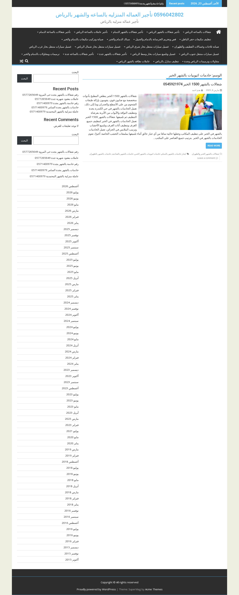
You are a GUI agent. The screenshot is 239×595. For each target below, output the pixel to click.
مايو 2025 (73, 272)
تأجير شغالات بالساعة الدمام (55, 32)
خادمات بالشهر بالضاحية (123, 153)
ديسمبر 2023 (71, 369)
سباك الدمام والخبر (119, 39)
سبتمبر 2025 (71, 247)
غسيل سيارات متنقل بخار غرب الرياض (50, 46)
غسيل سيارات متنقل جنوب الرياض (200, 54)
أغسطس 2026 (70, 186)
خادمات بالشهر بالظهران (100, 153)
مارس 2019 (72, 449)
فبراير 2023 (72, 425)
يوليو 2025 (72, 259)
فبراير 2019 (72, 455)
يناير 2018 (73, 504)
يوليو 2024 (72, 327)
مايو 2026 (73, 204)
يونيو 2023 (72, 400)
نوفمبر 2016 (71, 510)
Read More (214, 145)
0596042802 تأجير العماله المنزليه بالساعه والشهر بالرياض (120, 15)
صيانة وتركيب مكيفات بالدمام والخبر (83, 39)
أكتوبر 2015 (72, 559)
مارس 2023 (72, 418)
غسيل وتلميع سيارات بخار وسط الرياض (153, 54)
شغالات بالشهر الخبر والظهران (205, 153)
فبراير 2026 (72, 216)
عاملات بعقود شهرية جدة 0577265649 (57, 99)
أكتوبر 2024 (72, 314)
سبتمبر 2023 (71, 382)
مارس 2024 (72, 351)
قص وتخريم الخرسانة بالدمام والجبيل (155, 39)
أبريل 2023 (72, 412)
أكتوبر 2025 (72, 241)
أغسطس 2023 (70, 388)
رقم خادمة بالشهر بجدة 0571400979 (144, 3)
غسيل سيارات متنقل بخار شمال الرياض (99, 46)
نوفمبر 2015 (71, 553)
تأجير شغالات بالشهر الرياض (164, 32)
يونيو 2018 (72, 474)
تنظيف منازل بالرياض (167, 61)
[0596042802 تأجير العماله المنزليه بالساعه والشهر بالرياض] (218, 31)
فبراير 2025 (72, 290)
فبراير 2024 (72, 357)
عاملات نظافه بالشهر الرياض (134, 61)
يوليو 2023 (72, 394)
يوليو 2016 (72, 529)
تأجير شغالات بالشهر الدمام (128, 32)
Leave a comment (206, 158)
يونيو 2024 (72, 333)
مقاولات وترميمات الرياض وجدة (201, 61)
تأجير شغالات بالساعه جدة (79, 54)
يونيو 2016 (72, 535)
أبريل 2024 (72, 345)
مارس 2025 (72, 284)
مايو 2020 (73, 437)
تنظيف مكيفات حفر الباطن (196, 39)
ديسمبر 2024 (71, 302)
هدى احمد (196, 90)
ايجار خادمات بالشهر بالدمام (174, 153)
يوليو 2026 (72, 192)
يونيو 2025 (72, 265)
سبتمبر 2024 (71, 321)
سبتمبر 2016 (71, 516)
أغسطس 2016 (70, 523)
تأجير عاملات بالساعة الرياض (92, 32)
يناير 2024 (73, 363)
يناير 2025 (73, 296)
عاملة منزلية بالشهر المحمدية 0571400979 (54, 111)
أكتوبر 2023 (72, 376)
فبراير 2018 (72, 498)
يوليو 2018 (72, 467)
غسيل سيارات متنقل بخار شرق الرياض (147, 46)
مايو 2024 (73, 339)
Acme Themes (154, 589)
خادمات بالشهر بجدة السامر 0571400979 (55, 107)
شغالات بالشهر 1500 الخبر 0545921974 (192, 84)
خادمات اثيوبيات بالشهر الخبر (147, 153)
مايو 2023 (73, 406)
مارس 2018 (72, 492)
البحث (75, 72)
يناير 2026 (73, 223)
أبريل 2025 (72, 278)
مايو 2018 (73, 480)
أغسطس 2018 (70, 461)
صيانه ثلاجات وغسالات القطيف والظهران (196, 46)
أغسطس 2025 (70, 253)
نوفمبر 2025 (71, 235)
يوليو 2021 (72, 431)
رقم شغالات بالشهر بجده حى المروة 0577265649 (50, 94)
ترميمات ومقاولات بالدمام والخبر (41, 54)
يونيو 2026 (72, 198)
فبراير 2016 (72, 541)
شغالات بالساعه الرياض (198, 32)
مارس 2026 (72, 210)
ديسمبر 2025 (71, 229)
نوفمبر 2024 (71, 308)
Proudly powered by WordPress (96, 589)
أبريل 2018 (72, 486)
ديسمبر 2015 (71, 547)
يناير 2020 (73, 443)
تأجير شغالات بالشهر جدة (113, 54)
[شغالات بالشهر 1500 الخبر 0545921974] (180, 96)
